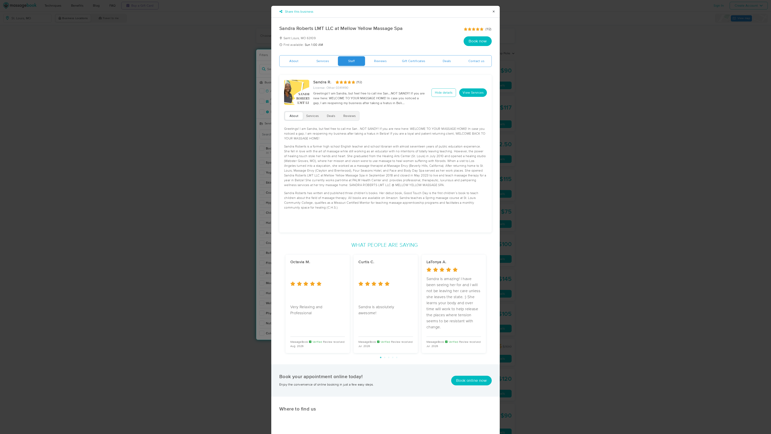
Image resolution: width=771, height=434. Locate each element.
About (293, 61)
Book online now (471, 381)
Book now (478, 41)
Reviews (380, 61)
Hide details (444, 92)
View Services (473, 92)
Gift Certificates (413, 61)
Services (322, 61)
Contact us (476, 61)
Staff (351, 61)
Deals (447, 61)
